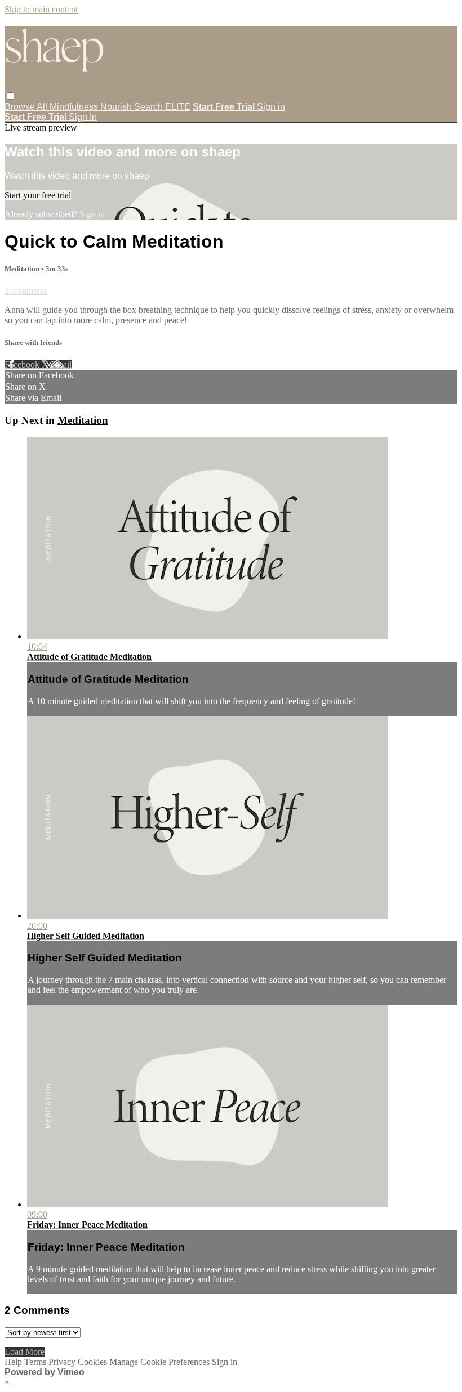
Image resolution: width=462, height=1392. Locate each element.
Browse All (27, 106)
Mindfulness (75, 106)
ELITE (177, 106)
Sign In (83, 117)
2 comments (26, 291)
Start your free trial (38, 195)
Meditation (23, 269)
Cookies (93, 1362)
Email (61, 364)
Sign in (271, 106)
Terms (36, 1362)
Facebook (23, 364)
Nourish (117, 106)
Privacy (63, 1362)
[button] (10, 96)
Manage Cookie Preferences (160, 1362)
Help (14, 1362)
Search (149, 106)
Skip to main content (41, 9)
